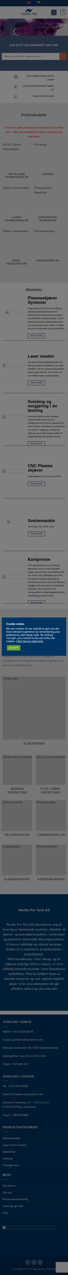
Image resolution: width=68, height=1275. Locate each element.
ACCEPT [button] (13, 648)
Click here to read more (29, 641)
